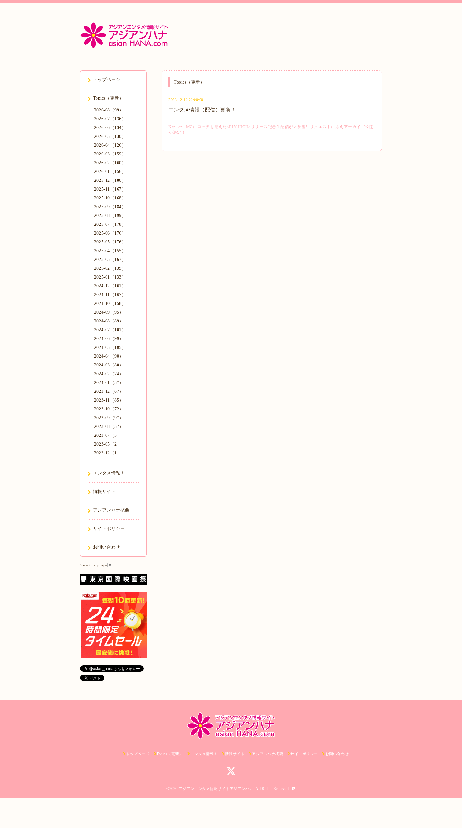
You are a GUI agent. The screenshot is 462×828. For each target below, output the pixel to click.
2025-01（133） (110, 277)
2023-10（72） (109, 409)
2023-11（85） (109, 400)
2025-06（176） (110, 233)
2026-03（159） (110, 154)
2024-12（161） (110, 286)
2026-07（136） (110, 118)
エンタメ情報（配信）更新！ (202, 109)
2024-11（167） (110, 294)
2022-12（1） (107, 453)
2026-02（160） (110, 162)
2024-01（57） (109, 382)
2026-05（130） (110, 136)
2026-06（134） (110, 127)
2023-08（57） (109, 426)
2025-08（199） (110, 215)
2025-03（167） (110, 259)
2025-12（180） (110, 180)
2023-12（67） (109, 391)
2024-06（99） (109, 338)
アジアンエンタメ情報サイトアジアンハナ (216, 789)
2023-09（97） (109, 417)
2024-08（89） (109, 321)
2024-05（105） (110, 347)
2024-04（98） (109, 356)
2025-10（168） (110, 198)
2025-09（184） (110, 206)
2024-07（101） (110, 329)
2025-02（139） (110, 268)
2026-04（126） (110, 145)
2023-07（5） (107, 435)
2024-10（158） (110, 303)
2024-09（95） (109, 312)
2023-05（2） (107, 444)
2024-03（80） (109, 365)
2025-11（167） (110, 189)
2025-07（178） (110, 224)
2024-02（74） (109, 373)
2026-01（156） (110, 171)
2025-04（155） (110, 250)
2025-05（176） (110, 242)
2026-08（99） (109, 110)
